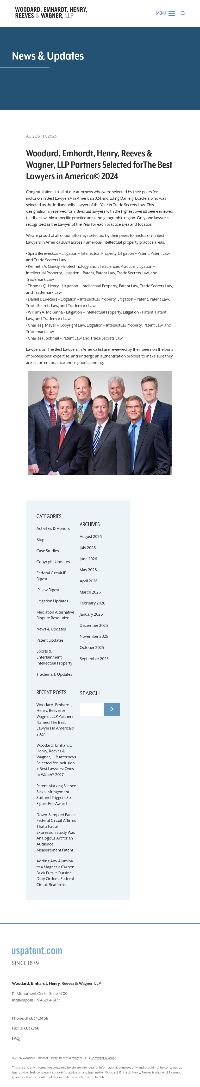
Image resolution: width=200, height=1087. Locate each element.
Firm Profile (100, 110)
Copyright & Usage (103, 1058)
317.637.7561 (30, 1028)
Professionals (100, 131)
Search (90, 694)
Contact (100, 153)
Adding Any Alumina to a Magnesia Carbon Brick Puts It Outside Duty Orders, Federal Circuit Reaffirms (55, 873)
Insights (100, 142)
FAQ (16, 1038)
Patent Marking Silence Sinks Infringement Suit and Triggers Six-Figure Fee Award (56, 795)
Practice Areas (100, 120)
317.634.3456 (36, 1018)
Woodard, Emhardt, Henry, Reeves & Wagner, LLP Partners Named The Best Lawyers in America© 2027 (55, 720)
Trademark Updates (54, 674)
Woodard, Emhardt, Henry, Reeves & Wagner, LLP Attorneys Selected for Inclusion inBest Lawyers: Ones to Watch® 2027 (56, 760)
